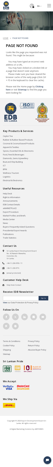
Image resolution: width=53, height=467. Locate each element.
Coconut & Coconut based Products (18, 143)
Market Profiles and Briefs (14, 215)
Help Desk (7, 193)
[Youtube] (42, 317)
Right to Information (11, 197)
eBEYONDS (39, 429)
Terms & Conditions (11, 341)
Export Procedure (11, 212)
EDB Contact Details (11, 204)
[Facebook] (6, 317)
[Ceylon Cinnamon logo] (18, 368)
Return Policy (33, 345)
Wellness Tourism (11, 173)
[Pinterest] (6, 326)
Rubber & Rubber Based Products (18, 140)
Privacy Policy (33, 341)
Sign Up (43, 298)
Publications (8, 234)
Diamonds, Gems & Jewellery (15, 158)
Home (5, 38)
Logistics (6, 176)
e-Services (32, 5)
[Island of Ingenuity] (32, 368)
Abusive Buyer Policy (37, 350)
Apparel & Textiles (11, 147)
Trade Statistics (9, 238)
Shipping (7, 350)
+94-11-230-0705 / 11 (14, 263)
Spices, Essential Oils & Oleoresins (18, 151)
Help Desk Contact (14, 285)
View (5, 302)
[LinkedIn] (24, 317)
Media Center (9, 219)
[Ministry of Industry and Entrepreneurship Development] (42, 112)
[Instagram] (33, 317)
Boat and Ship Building (13, 162)
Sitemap (22, 89)
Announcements (10, 201)
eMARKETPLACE (10, 208)
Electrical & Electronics (12, 180)
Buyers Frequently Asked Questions (19, 227)
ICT (4, 165)
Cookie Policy (8, 345)
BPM (5, 169)
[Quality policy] (26, 105)
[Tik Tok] (15, 326)
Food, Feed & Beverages (13, 154)
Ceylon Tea (8, 136)
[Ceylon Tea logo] (7, 368)
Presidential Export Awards (15, 230)
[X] (15, 317)
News (5, 223)
